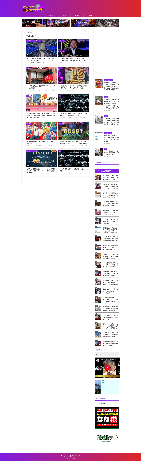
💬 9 (28, 82)
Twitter (77, 15)
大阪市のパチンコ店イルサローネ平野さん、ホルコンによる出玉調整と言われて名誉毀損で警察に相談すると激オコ (41, 115)
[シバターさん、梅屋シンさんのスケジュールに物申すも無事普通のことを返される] (98, 335)
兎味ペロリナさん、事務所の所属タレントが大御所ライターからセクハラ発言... (110, 186)
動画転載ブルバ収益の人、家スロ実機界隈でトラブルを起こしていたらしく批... (110, 230)
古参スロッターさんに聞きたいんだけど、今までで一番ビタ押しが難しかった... (110, 247)
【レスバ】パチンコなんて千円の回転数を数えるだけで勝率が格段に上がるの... (110, 238)
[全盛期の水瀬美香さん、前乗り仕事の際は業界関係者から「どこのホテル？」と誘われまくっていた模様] (98, 343)
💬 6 (60, 54)
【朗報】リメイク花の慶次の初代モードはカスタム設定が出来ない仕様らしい (110, 256)
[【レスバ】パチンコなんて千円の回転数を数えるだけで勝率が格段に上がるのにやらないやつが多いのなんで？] (98, 239)
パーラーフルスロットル (70, 456)
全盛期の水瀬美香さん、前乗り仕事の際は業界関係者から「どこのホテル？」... (110, 343)
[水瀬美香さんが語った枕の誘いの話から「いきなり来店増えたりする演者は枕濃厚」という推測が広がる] (98, 273)
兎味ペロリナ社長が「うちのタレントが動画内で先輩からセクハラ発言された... (110, 326)
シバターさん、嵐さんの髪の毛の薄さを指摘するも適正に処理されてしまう (110, 177)
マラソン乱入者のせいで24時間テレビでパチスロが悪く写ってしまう (111, 152)
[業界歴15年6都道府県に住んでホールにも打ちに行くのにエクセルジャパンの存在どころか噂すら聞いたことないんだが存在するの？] (98, 195)
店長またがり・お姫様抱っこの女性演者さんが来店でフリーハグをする (110, 212)
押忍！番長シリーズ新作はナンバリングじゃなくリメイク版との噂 (110, 291)
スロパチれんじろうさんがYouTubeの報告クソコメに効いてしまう (110, 317)
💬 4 (28, 54)
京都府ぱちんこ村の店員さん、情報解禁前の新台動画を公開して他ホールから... (110, 308)
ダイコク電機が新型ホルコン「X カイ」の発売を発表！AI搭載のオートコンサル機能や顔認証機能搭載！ (41, 171)
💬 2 (28, 137)
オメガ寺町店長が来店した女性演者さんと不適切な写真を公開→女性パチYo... (110, 265)
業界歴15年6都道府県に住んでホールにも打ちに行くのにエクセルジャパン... (110, 195)
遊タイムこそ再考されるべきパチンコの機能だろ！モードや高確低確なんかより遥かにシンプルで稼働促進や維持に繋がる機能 (111, 86)
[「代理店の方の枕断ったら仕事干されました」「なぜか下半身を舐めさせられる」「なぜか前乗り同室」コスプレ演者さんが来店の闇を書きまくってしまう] (98, 300)
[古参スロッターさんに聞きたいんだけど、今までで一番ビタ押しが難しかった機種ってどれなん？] (98, 247)
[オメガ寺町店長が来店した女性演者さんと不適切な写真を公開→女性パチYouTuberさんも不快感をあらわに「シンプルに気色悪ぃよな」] (98, 265)
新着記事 (51, 15)
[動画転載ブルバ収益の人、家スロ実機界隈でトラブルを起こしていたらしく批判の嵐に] (98, 230)
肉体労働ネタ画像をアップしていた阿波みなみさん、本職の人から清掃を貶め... (110, 282)
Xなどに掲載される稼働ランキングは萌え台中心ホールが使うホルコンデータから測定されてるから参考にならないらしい (41, 60)
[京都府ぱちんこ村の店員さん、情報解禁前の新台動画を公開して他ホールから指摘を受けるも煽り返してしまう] (98, 308)
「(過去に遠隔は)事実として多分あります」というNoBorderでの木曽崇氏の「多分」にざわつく (73, 60)
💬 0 (60, 82)
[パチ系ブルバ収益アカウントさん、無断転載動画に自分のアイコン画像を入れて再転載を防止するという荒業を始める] (98, 204)
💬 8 (60, 110)
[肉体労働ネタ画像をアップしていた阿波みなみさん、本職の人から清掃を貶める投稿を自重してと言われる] (98, 282)
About (90, 15)
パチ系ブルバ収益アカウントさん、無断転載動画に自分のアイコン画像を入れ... (110, 203)
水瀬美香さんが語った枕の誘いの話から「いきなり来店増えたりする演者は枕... (110, 273)
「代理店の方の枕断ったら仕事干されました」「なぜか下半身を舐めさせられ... (110, 299)
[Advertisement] (107, 53)
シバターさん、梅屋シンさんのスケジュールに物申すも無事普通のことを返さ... (110, 334)
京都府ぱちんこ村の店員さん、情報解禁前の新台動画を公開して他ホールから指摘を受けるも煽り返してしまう (111, 122)
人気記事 (64, 15)
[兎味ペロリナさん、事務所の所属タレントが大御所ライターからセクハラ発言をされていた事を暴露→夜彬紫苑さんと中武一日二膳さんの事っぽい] (98, 186)
